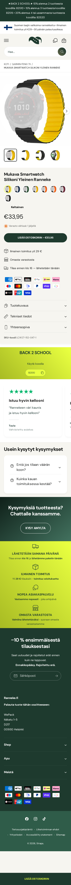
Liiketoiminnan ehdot (47, 829)
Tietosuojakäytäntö (22, 829)
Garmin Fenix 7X (21, 64)
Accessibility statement (39, 834)
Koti (6, 64)
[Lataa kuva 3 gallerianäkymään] (40, 155)
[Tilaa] (56, 675)
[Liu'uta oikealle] (66, 111)
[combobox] (35, 52)
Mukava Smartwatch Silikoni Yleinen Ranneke (32, 67)
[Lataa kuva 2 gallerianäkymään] (25, 155)
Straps (39, 843)
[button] (6, 40)
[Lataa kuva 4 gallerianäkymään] (55, 155)
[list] (35, 27)
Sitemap (60, 834)
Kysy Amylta (35, 528)
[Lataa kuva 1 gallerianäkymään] (10, 155)
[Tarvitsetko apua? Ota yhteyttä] (55, 40)
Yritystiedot (16, 834)
